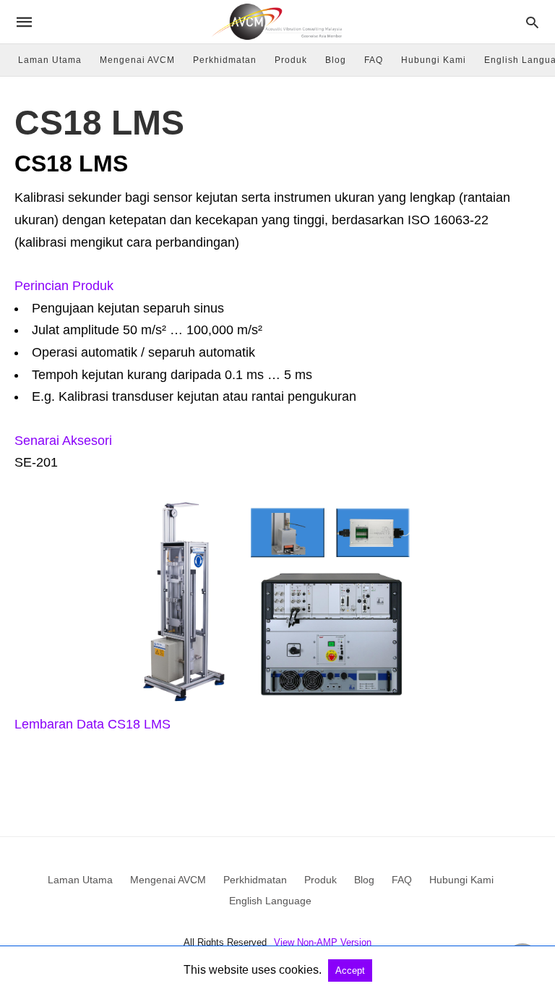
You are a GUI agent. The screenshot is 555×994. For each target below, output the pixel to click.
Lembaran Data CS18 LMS (92, 724)
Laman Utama (50, 60)
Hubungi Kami (433, 60)
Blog (335, 60)
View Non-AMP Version (322, 942)
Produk (291, 60)
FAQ (373, 60)
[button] (277, 286)
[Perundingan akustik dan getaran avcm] (276, 21)
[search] (532, 22)
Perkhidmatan (225, 60)
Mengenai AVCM (137, 60)
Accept (350, 970)
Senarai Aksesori (63, 440)
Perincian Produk (63, 286)
